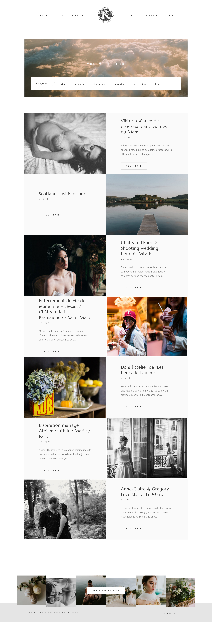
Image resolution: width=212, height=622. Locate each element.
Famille (119, 84)
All (63, 84)
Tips (158, 84)
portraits (140, 84)
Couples (99, 84)
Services (78, 15)
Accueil (44, 15)
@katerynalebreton (106, 590)
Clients (132, 15)
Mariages (80, 84)
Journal (152, 15)
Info (61, 15)
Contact (171, 15)
